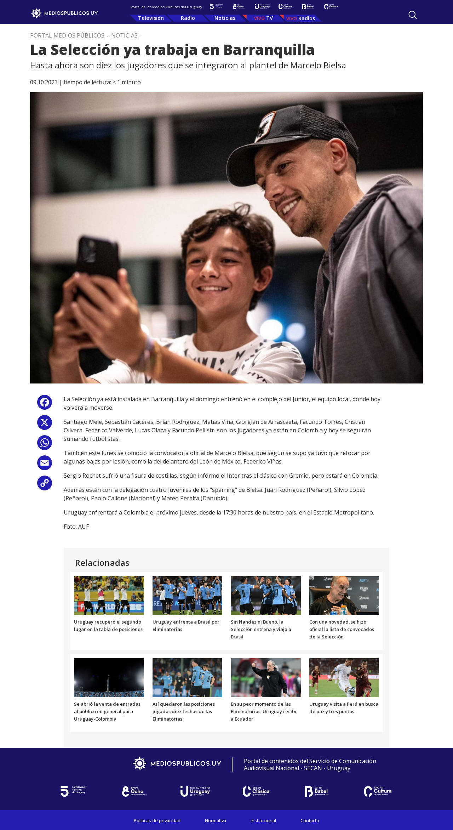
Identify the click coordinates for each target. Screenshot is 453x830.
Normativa (215, 820)
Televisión (151, 18)
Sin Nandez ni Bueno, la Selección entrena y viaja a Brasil (261, 629)
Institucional (263, 820)
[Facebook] (44, 405)
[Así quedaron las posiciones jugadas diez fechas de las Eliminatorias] (188, 677)
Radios (306, 18)
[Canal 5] (216, 6)
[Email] (44, 465)
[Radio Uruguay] (262, 6)
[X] (44, 425)
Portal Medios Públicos (67, 35)
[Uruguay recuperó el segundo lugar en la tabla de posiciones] (109, 595)
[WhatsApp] (44, 445)
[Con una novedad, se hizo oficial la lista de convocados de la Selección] (344, 595)
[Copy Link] (44, 486)
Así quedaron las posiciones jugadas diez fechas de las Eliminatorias (184, 711)
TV (269, 18)
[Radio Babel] (308, 6)
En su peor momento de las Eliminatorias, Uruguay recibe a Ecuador (264, 711)
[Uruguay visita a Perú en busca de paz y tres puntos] (344, 677)
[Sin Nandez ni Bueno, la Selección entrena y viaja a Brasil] (266, 595)
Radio (188, 18)
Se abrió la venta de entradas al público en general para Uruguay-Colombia (107, 711)
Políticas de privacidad (157, 820)
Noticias (224, 18)
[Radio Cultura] (331, 6)
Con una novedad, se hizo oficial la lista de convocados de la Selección (341, 629)
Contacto (309, 820)
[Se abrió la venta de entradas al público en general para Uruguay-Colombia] (109, 677)
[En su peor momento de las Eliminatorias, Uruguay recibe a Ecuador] (266, 677)
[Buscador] (412, 15)
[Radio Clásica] (285, 6)
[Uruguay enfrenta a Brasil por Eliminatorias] (188, 595)
